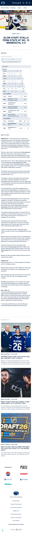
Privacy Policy (16, 500)
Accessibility (16, 520)
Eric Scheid (16, 162)
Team (19, 7)
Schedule (12, 7)
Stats (25, 7)
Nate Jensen (13, 246)
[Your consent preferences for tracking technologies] (2, 530)
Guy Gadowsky (26, 152)
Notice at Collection (16, 517)
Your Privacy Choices (16, 514)
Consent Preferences (16, 504)
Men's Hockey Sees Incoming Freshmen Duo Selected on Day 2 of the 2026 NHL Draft (15, 448)
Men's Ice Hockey (5, 354)
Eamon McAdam (11, 123)
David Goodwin (5, 250)
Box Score (3, 53)
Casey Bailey (4, 207)
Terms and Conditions (16, 507)
